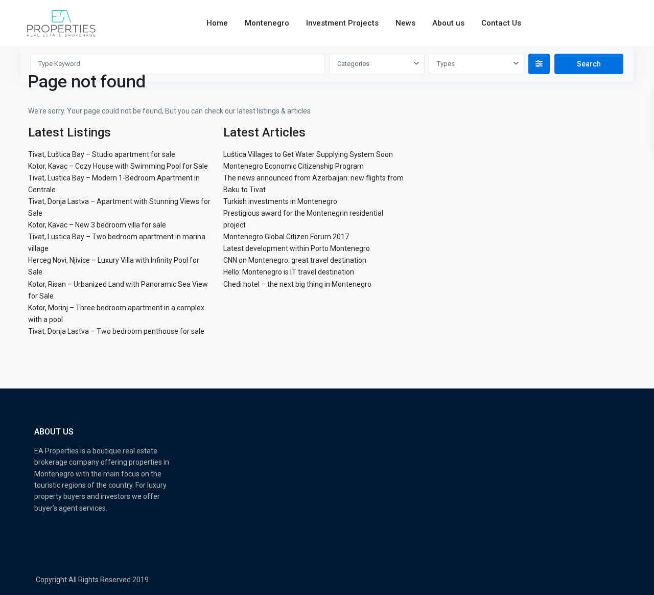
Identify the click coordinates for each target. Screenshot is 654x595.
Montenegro (267, 23)
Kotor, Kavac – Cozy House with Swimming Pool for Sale (118, 166)
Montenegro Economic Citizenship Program (293, 166)
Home (217, 23)
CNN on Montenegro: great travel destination (294, 260)
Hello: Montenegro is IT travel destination (288, 272)
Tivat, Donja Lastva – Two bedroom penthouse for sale (116, 331)
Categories (353, 63)
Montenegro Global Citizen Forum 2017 (286, 237)
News (405, 23)
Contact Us (501, 23)
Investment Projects (342, 23)
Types (446, 63)
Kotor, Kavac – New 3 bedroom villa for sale (97, 225)
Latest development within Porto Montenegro (296, 248)
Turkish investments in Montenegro (280, 201)
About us (448, 23)
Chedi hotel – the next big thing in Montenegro (297, 284)
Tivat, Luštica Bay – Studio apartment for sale (101, 154)
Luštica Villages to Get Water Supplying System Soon (308, 154)
